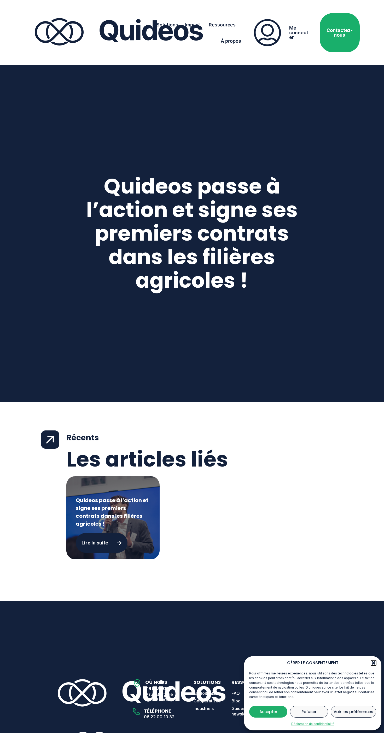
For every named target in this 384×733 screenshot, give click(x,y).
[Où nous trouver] (137, 683)
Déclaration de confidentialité (312, 724)
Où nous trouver (156, 685)
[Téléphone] (136, 711)
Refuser (309, 711)
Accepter (268, 711)
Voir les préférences (353, 711)
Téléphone (157, 711)
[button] (373, 663)
